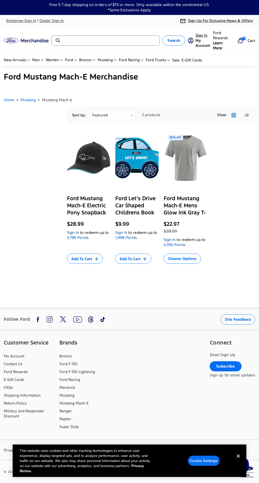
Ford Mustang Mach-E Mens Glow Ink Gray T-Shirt (185, 209)
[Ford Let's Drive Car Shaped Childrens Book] (137, 158)
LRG (170, 264)
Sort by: (79, 115)
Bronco (65, 356)
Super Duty (69, 426)
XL (184, 264)
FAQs (8, 387)
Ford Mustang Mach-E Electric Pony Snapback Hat (86, 209)
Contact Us (13, 363)
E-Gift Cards (14, 379)
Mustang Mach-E (74, 403)
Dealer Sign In (51, 20)
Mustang (28, 99)
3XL (172, 273)
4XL (186, 273)
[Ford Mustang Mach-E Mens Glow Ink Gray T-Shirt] (185, 158)
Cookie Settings (204, 461)
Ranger (65, 411)
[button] (240, 40)
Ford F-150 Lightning (77, 371)
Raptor (65, 418)
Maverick (67, 387)
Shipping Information (22, 395)
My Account (14, 356)
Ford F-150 (68, 363)
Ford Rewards (16, 371)
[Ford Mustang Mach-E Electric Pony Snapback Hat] (88, 158)
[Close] (238, 460)
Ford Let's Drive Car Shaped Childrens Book (135, 205)
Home (9, 99)
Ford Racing (69, 379)
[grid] (233, 115)
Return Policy (15, 403)
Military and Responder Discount (24, 413)
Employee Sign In (21, 20)
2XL (197, 264)
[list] (246, 115)
